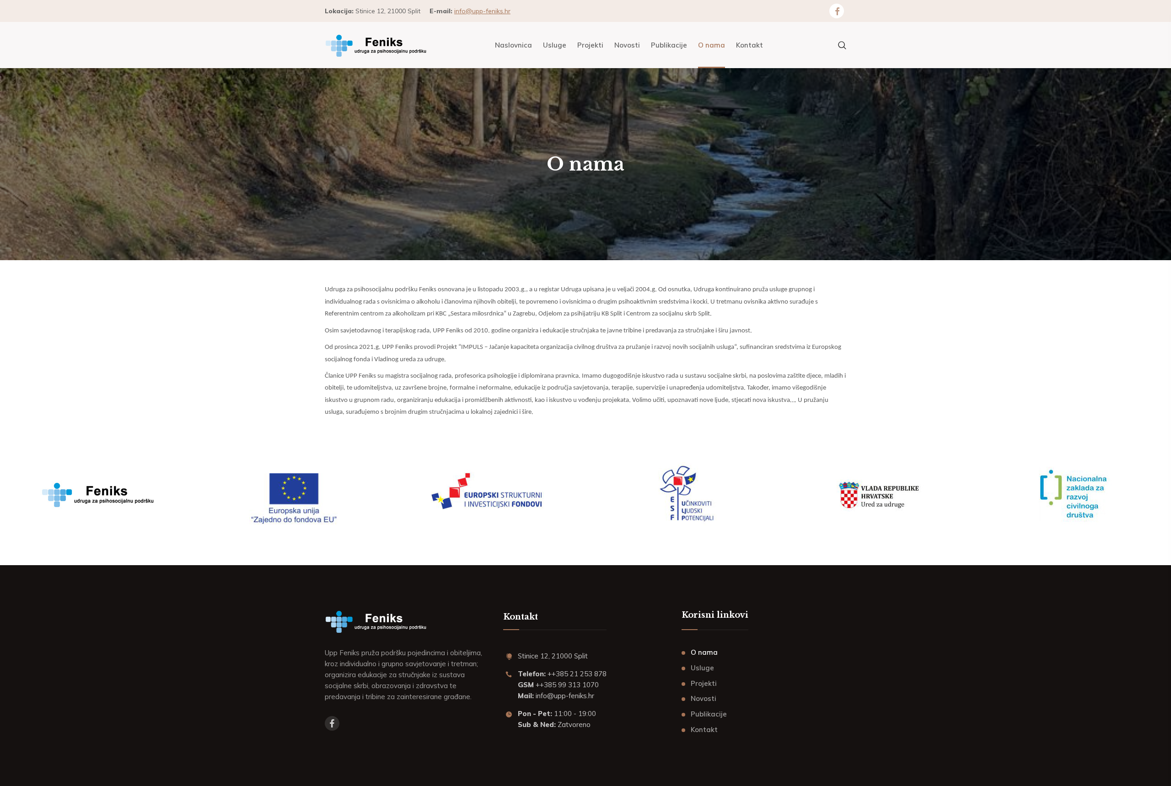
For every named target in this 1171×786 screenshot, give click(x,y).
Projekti (704, 683)
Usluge (702, 667)
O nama (704, 652)
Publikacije (709, 714)
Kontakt (704, 729)
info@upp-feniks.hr (482, 11)
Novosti (703, 698)
